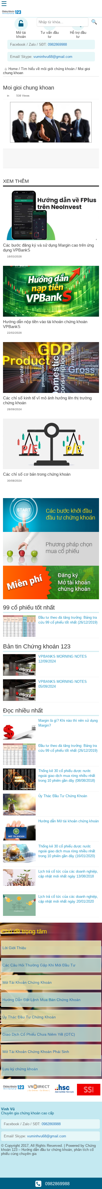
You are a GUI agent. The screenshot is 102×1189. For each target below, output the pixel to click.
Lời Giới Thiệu (14, 948)
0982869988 (57, 1183)
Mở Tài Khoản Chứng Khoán (27, 982)
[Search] (94, 22)
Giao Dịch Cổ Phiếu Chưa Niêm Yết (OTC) (38, 1034)
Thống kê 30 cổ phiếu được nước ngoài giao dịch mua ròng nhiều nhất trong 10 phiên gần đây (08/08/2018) (66, 776)
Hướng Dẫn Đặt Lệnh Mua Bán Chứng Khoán (41, 1000)
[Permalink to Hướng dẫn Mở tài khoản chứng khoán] (19, 829)
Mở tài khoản (21, 35)
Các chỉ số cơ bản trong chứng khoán (36, 474)
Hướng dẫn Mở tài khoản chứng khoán (68, 821)
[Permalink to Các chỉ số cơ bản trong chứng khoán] (51, 444)
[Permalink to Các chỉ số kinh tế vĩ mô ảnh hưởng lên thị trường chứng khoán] (51, 367)
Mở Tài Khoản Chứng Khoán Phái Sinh (35, 1051)
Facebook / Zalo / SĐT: (38, 44)
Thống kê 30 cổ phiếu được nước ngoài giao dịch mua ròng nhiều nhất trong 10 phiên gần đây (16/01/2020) (66, 851)
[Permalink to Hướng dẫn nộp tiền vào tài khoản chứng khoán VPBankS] (51, 291)
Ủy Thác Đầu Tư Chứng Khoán (62, 796)
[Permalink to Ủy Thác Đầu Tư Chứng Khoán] (19, 804)
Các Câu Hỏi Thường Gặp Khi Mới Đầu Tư (38, 965)
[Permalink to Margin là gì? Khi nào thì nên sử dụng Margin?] (19, 729)
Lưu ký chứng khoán (20, 1069)
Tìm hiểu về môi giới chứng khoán (48, 69)
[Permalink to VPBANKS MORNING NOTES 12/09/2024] (19, 665)
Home (13, 69)
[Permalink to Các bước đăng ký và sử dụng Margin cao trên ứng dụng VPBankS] (51, 214)
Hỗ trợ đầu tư (78, 35)
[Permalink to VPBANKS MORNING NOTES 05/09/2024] (19, 690)
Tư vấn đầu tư (50, 35)
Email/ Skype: (41, 57)
